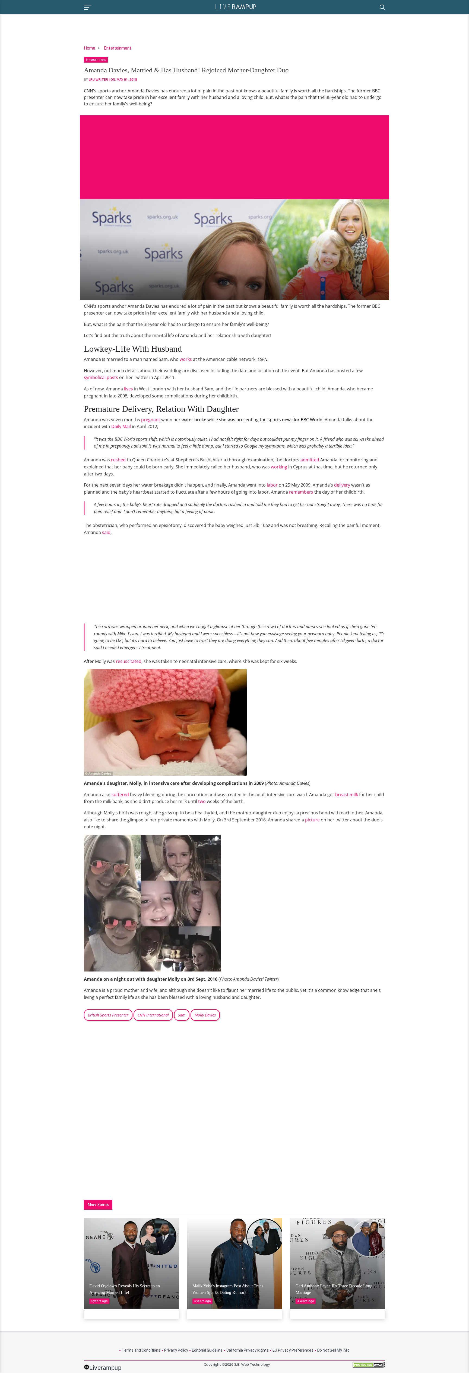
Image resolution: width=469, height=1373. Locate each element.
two (202, 801)
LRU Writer (98, 80)
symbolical (95, 377)
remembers (301, 492)
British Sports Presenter (108, 1015)
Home (89, 48)
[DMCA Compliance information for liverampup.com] (369, 1366)
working (279, 467)
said (106, 532)
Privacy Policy (176, 1350)
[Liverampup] (236, 6)
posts (112, 377)
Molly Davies (205, 1015)
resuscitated (128, 661)
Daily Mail (121, 426)
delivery (342, 485)
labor (272, 485)
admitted (309, 460)
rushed (118, 460)
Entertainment (117, 48)
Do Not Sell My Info (333, 1350)
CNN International (153, 1015)
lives (128, 389)
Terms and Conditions (141, 1350)
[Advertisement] (234, 153)
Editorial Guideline (207, 1350)
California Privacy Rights (247, 1350)
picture (312, 820)
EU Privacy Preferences (292, 1350)
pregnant (150, 420)
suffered (120, 795)
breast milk (346, 795)
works (186, 359)
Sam (181, 1015)
